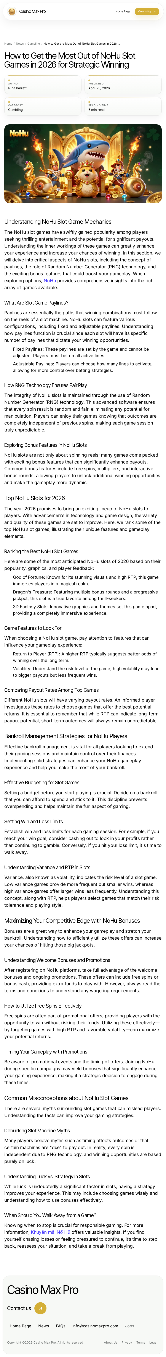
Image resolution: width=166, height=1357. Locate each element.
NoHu (50, 280)
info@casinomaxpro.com (95, 1326)
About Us (110, 1342)
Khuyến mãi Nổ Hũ (50, 1232)
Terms (140, 1342)
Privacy (126, 1342)
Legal (153, 1342)
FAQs (60, 1326)
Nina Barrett (17, 88)
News (20, 43)
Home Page (20, 1326)
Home (8, 43)
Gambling (33, 43)
